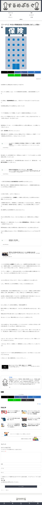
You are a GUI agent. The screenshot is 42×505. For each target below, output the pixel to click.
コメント (3, 451)
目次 (10, 501)
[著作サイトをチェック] (9, 387)
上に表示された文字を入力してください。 (10, 482)
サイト (2, 472)
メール (2, 468)
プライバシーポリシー (31, 501)
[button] (27, 75)
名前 (2, 464)
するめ (10, 377)
